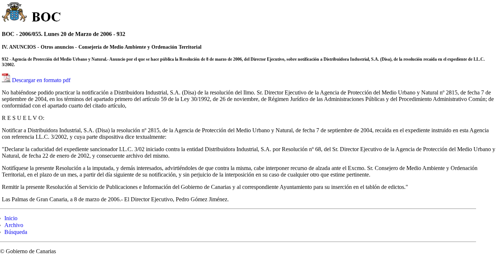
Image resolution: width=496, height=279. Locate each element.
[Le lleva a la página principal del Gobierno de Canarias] (14, 13)
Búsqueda (15, 232)
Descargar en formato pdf (41, 80)
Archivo (13, 225)
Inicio (10, 218)
